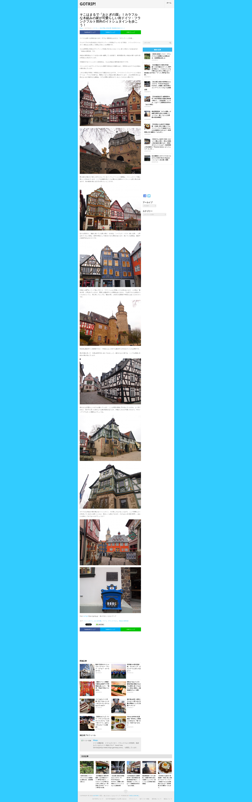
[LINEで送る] (100, 624)
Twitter (149, 195)
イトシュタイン (88, 621)
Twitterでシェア (110, 32)
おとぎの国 (97, 621)
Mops (81, 28)
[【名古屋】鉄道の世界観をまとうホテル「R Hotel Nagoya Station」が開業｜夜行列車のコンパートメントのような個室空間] (118, 767)
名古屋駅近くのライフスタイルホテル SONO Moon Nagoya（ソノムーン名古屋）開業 (161, 158)
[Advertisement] (110, 644)
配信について (168, 799)
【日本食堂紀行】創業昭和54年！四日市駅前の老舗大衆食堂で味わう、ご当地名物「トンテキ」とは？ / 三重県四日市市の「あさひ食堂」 (157, 100)
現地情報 (114, 28)
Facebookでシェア (90, 32)
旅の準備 (102, 28)
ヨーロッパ (96, 28)
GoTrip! (85, 616)
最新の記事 (157, 49)
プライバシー (133, 799)
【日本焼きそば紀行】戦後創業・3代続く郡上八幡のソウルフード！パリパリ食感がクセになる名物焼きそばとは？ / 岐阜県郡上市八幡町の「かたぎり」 (157, 128)
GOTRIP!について (97, 799)
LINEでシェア (131, 32)
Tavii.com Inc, (134, 795)
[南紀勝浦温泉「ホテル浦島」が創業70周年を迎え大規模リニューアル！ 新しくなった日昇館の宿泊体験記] (149, 767)
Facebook (144, 195)
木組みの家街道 (123, 621)
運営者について (156, 799)
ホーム (169, 3)
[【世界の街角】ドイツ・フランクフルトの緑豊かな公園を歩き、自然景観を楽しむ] (87, 767)
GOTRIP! (88, 4)
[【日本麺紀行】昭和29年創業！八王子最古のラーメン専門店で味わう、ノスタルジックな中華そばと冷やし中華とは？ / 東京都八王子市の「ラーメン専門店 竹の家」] (102, 767)
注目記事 (108, 28)
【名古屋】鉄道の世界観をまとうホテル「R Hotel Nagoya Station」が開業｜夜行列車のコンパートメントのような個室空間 (157, 85)
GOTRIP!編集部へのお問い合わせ (116, 799)
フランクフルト (113, 621)
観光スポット (121, 28)
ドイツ (104, 621)
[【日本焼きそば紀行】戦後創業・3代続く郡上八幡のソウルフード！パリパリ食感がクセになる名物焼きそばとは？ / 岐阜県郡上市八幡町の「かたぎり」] (165, 767)
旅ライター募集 (144, 799)
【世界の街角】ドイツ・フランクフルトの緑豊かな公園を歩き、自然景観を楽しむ (161, 56)
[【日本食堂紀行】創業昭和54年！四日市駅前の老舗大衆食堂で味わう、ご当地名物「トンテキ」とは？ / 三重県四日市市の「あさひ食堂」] (134, 767)
